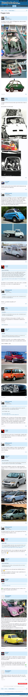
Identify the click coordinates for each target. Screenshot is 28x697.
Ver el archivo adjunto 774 (6, 278)
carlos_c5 (7, 329)
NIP (6, 17)
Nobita (27, 695)
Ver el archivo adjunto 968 (10, 547)
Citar (26, 94)
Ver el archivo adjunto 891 (6, 414)
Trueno (6, 265)
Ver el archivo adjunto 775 (14, 278)
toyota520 (7, 181)
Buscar (2, 7)
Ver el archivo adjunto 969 (18, 547)
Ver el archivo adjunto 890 (6, 413)
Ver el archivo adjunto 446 (6, 585)
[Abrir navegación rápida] (26, 10)
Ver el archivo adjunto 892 (14, 414)
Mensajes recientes (8, 7)
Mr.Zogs (7, 579)
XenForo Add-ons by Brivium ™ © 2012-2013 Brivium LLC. (14, 691)
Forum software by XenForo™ (5, 695)
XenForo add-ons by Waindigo (8, 686)
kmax (6, 98)
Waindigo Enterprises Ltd (20, 686)
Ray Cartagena (8, 595)
